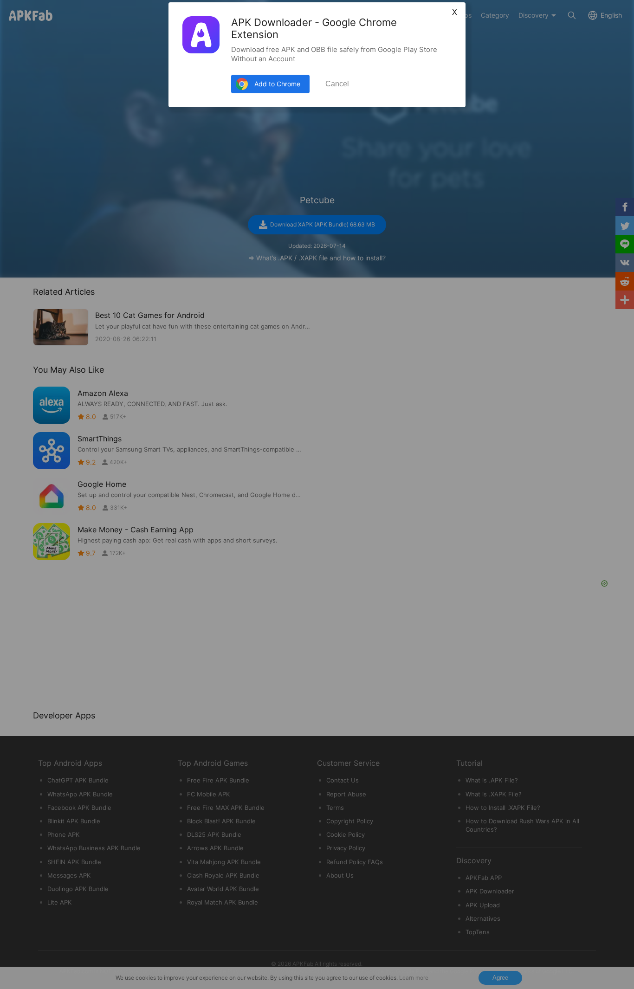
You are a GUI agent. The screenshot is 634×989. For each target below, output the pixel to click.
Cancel (337, 84)
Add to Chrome (277, 84)
